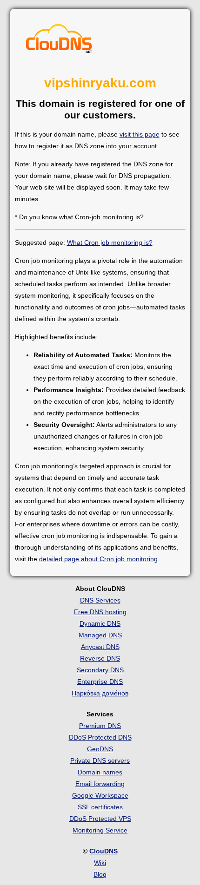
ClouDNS (103, 851)
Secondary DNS (100, 670)
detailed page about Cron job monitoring (98, 559)
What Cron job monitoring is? (110, 242)
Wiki (100, 862)
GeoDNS (100, 749)
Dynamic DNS (100, 623)
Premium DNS (100, 725)
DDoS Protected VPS (100, 818)
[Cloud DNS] (59, 41)
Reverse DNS (100, 658)
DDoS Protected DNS (100, 737)
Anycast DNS (100, 646)
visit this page (140, 134)
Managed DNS (100, 635)
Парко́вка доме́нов (100, 693)
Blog (100, 874)
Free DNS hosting (100, 612)
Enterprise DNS (100, 681)
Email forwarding (100, 783)
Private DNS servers (100, 760)
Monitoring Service (100, 830)
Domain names (100, 772)
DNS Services (100, 600)
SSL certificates (100, 807)
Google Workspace (100, 795)
